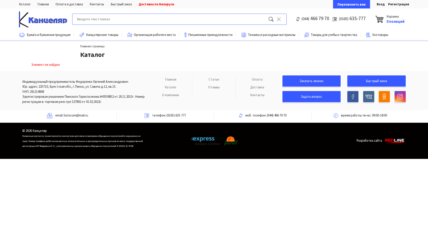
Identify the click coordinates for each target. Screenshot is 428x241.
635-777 (352, 18)
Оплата (257, 79)
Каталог (25, 4)
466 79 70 (315, 18)
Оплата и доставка (69, 4)
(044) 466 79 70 (276, 115)
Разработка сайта (369, 140)
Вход (381, 4)
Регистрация (398, 4)
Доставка (257, 87)
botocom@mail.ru (76, 115)
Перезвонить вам (351, 4)
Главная (43, 4)
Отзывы (214, 87)
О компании (170, 95)
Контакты (97, 4)
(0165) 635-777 (176, 115)
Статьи (214, 79)
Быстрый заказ (121, 4)
